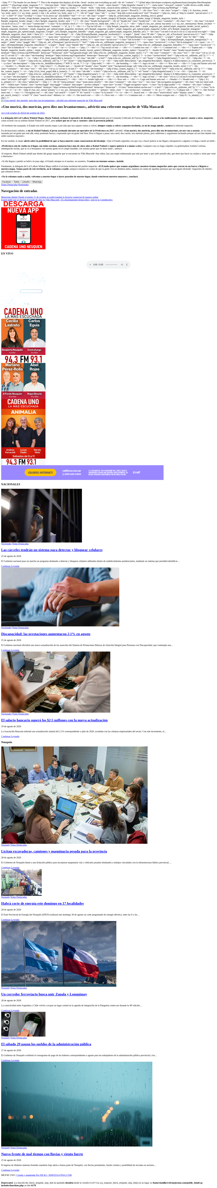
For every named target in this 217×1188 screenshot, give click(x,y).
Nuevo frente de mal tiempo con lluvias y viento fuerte (42, 1154)
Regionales (23, 184)
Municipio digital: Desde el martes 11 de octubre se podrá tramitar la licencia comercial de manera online (49, 197)
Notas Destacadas (9, 184)
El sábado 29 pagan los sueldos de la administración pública (46, 1044)
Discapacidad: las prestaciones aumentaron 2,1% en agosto (45, 634)
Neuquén (5, 845)
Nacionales (6, 543)
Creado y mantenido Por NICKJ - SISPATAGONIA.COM (44, 1175)
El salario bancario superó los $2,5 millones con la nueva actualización (54, 720)
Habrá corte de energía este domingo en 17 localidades (42, 903)
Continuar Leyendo (10, 566)
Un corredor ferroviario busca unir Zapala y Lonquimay (44, 994)
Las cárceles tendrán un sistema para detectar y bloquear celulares (51, 550)
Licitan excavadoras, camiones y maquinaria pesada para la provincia (54, 851)
